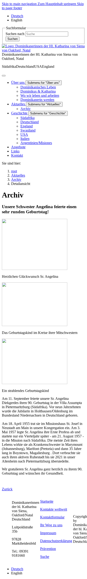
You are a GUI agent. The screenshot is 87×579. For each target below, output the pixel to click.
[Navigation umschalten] (4, 75)
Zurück (7, 489)
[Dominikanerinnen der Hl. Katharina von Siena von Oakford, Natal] (43, 50)
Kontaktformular (52, 517)
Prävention (48, 549)
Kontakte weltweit (53, 509)
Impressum (48, 533)
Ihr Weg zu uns (51, 525)
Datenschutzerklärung (56, 541)
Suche (44, 557)
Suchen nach (15, 34)
